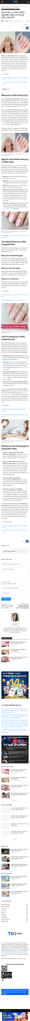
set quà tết (4, 714)
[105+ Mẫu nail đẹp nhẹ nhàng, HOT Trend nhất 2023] (5, 652)
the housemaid (11, 710)
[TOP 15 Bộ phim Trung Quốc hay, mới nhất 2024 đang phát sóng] (5, 859)
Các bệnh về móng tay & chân (15, 6)
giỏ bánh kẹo (6, 716)
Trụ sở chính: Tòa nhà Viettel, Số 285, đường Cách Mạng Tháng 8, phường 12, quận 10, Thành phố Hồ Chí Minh (14, 991)
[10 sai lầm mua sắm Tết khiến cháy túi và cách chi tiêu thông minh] (5, 810)
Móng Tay (17, 9)
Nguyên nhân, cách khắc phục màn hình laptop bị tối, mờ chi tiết (7, 606)
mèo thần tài (10, 714)
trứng (7, 394)
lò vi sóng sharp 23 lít (23, 721)
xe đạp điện (4, 729)
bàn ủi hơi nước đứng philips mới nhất (10, 720)
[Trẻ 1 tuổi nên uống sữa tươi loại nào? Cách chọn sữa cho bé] (5, 894)
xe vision (10, 729)
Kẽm (13, 115)
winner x (3, 730)
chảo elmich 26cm (15, 718)
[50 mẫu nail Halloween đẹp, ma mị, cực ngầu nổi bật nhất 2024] (5, 659)
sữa (22, 392)
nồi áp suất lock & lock (20, 723)
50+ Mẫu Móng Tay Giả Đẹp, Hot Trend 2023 (12, 300)
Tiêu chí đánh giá (5, 581)
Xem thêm (15, 800)
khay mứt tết (13, 716)
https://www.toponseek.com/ (15, 626)
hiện (8, 89)
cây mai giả (21, 714)
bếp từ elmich (14, 721)
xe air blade (13, 730)
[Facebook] (27, 28)
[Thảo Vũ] (2, 21)
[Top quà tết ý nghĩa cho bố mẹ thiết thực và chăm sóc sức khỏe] (5, 834)
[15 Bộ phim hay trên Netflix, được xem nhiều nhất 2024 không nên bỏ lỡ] (5, 866)
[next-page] (4, 664)
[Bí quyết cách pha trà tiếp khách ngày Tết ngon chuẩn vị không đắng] (5, 818)
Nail (7, 6)
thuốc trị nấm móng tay (8, 208)
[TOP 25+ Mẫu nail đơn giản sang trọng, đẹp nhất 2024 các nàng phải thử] (5, 795)
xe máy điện (15, 729)
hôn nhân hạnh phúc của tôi (7, 712)
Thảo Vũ (6, 21)
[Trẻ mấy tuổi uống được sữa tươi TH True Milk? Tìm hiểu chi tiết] (5, 886)
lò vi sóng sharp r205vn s (16, 725)
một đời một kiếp (23, 710)
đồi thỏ (17, 710)
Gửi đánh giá (6, 599)
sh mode (8, 730)
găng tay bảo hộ (11, 362)
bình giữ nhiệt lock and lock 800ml (15, 727)
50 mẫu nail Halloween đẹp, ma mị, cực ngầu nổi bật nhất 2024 (20, 657)
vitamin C (5, 377)
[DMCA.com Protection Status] (2, 980)
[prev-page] (2, 664)
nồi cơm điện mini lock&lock (8, 723)
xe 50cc (19, 730)
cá (9, 394)
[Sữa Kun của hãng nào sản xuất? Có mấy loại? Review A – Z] (5, 878)
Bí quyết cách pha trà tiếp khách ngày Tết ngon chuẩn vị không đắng (19, 816)
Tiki (24, 68)
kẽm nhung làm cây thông (7, 709)
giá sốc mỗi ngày (17, 949)
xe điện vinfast (22, 729)
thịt (4, 394)
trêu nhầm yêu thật (18, 709)
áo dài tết (16, 714)
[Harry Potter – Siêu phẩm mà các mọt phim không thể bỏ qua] (5, 851)
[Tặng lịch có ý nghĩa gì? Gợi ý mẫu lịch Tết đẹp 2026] (5, 826)
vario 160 (23, 730)
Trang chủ (3, 6)
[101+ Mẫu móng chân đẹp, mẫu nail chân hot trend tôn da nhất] (5, 644)
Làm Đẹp (3, 646)
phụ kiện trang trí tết (21, 716)
